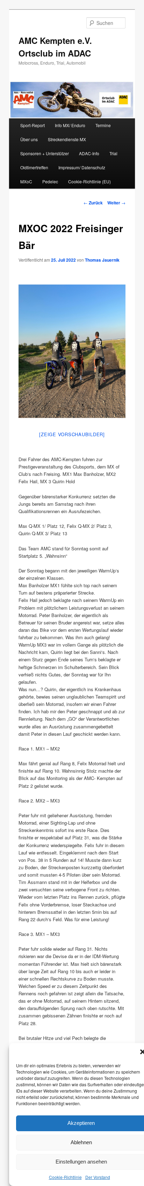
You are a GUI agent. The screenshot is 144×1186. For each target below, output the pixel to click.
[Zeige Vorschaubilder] (72, 434)
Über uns (29, 139)
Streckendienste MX (67, 139)
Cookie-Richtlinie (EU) (89, 181)
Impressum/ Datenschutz (81, 167)
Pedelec (50, 181)
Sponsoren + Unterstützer (44, 153)
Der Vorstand (97, 1177)
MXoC (26, 181)
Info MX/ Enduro (70, 125)
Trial (113, 153)
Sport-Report (32, 125)
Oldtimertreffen (34, 167)
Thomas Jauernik (102, 260)
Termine (103, 125)
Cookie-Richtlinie (65, 1177)
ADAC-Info (89, 153)
